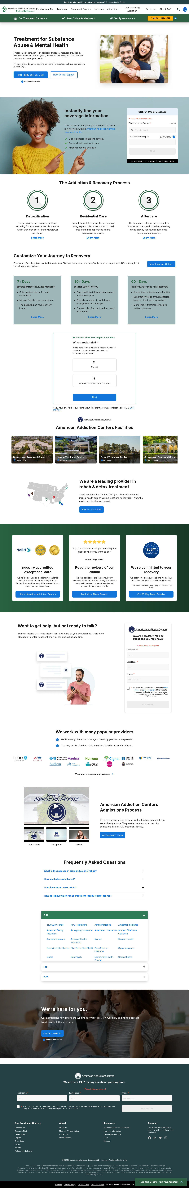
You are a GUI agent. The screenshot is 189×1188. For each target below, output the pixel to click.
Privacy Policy (70, 1185)
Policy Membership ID (139, 136)
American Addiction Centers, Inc (114, 1160)
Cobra (50, 957)
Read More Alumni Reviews (94, 594)
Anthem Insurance (56, 939)
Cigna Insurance (126, 948)
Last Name (132, 662)
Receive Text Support (63, 75)
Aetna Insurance (102, 924)
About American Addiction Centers (38, 594)
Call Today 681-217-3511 (31, 74)
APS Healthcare (79, 924)
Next (152, 151)
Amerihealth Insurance (105, 930)
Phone (130, 674)
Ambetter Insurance (128, 924)
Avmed (98, 939)
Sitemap (58, 1185)
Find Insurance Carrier (139, 123)
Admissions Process (112, 835)
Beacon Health (125, 939)
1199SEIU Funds (55, 924)
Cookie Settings (97, 1185)
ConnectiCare (125, 957)
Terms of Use (83, 1185)
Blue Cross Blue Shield (82, 948)
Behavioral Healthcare (58, 948)
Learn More (37, 237)
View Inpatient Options (161, 264)
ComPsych (76, 957)
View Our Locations (91, 509)
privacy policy (149, 690)
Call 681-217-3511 (160, 18)
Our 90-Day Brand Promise (151, 594)
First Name (132, 649)
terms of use (58, 1106)
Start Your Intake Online (115, 2)
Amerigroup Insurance (81, 930)
